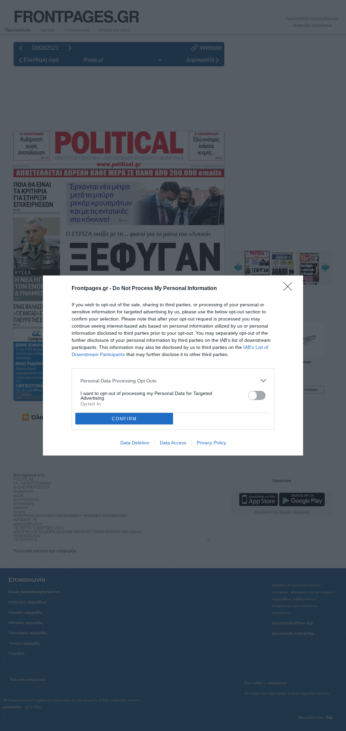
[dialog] (173, 365)
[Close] (289, 288)
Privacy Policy (211, 442)
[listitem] (173, 380)
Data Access (173, 442)
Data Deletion (134, 442)
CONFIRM (124, 418)
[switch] (257, 395)
